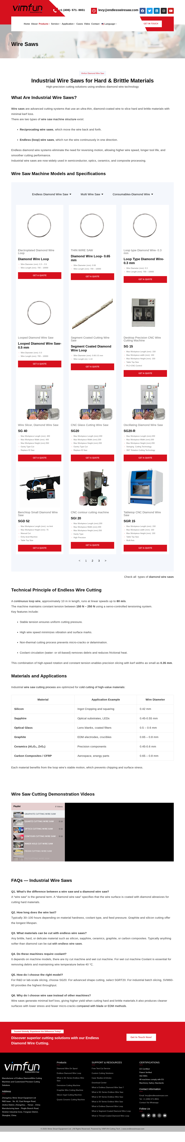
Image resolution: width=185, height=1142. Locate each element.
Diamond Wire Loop (33, 259)
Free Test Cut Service (101, 1068)
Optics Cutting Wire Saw (39, 829)
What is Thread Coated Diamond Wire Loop (110, 1116)
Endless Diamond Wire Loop (69, 1073)
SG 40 (22, 431)
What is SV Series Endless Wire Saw (107, 1101)
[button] (49, 24)
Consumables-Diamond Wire (131, 194)
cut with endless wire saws (65, 943)
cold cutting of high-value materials (101, 687)
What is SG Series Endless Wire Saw (70, 1079)
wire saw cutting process (40, 687)
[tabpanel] (119, 832)
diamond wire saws (161, 576)
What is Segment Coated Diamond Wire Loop (111, 1111)
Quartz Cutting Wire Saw (39, 821)
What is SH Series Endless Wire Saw (107, 1097)
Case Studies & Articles (101, 1078)
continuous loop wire (27, 601)
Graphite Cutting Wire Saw (40, 814)
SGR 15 (129, 521)
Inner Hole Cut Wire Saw (39, 844)
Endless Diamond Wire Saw (50, 194)
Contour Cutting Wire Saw (40, 836)
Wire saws (18, 108)
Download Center (99, 1083)
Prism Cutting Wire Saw (38, 851)
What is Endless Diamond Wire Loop (107, 1106)
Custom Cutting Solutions (102, 1073)
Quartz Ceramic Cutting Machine (71, 1099)
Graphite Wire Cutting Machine (70, 1090)
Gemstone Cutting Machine (68, 1085)
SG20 (75, 431)
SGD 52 (24, 521)
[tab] (38, 814)
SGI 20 (76, 518)
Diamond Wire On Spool (67, 1068)
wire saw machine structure (58, 119)
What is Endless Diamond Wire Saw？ (108, 1087)
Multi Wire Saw (90, 194)
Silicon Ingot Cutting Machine (69, 1095)
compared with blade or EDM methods (101, 1005)
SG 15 (128, 346)
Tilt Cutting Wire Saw (37, 859)
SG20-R (129, 431)
